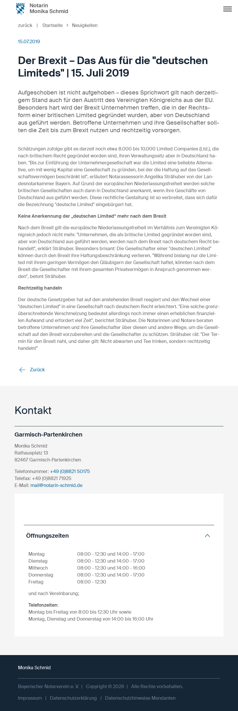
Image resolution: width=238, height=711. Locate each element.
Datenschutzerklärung (73, 698)
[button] (119, 535)
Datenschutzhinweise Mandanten (140, 698)
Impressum (30, 698)
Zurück (37, 370)
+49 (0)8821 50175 (70, 471)
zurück (28, 25)
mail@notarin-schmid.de (56, 485)
